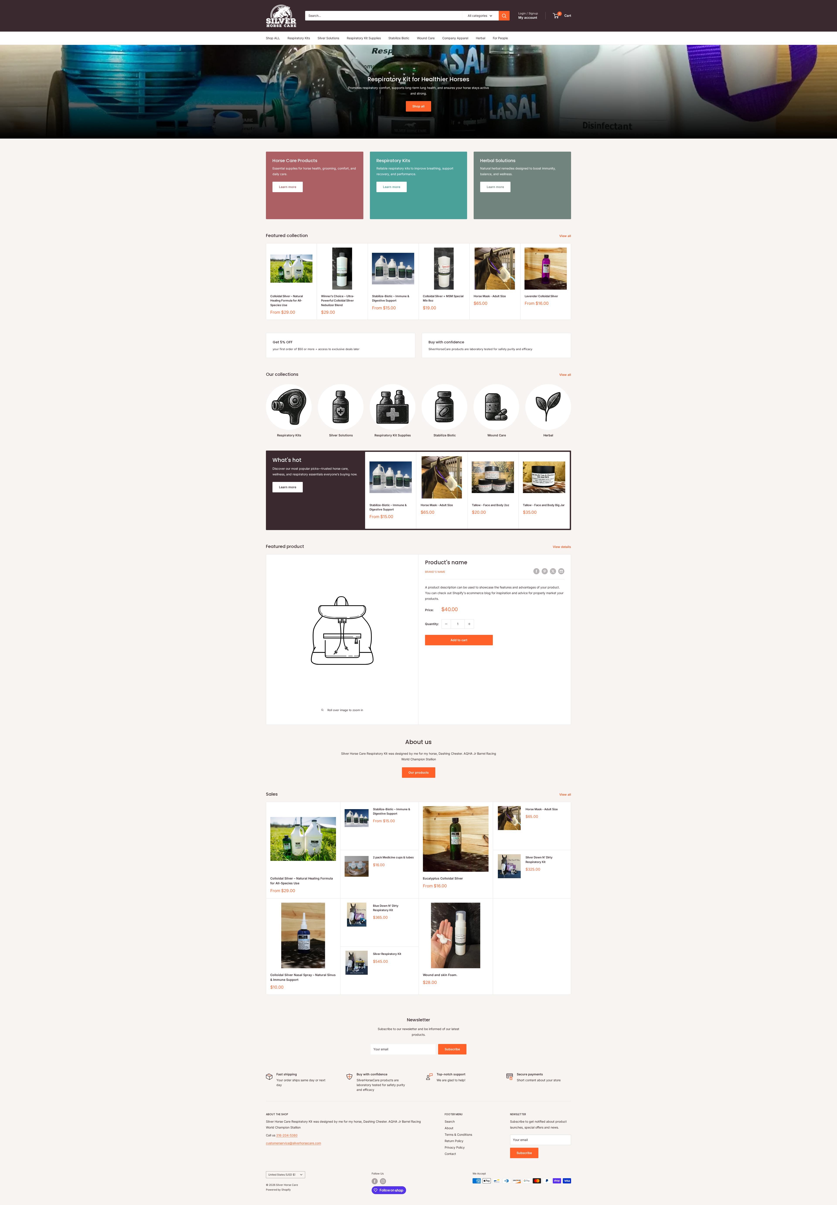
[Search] (504, 15)
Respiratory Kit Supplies (364, 38)
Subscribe (452, 1049)
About (449, 1128)
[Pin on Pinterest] (545, 571)
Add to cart (459, 640)
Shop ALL (273, 38)
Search (450, 1121)
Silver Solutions (328, 38)
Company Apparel (455, 38)
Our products (418, 772)
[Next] (571, 281)
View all (565, 236)
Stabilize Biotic (398, 38)
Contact (450, 1154)
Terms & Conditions (458, 1134)
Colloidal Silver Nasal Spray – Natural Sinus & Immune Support (303, 977)
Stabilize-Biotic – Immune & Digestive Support (390, 298)
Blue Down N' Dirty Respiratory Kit (385, 908)
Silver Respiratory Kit (387, 954)
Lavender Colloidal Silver (541, 296)
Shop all (418, 106)
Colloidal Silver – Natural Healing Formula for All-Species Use (286, 300)
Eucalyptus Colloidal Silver (443, 878)
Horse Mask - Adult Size (490, 296)
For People (500, 38)
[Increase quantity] (469, 624)
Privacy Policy (455, 1147)
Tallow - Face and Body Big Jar (544, 505)
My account (527, 17)
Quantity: (432, 624)
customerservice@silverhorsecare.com (293, 1143)
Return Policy (454, 1141)
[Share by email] (561, 571)
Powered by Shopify (278, 1189)
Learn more (287, 487)
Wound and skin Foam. (440, 975)
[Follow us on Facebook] (375, 1181)
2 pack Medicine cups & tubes (393, 857)
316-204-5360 (287, 1135)
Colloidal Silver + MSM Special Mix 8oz (443, 298)
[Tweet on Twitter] (553, 571)
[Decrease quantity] (446, 624)
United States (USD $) (281, 1174)
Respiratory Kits (299, 38)
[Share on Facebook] (536, 571)
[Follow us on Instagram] (383, 1181)
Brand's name (435, 571)
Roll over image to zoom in (345, 710)
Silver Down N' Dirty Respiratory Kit (539, 859)
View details (562, 547)
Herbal (480, 38)
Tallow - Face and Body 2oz (490, 505)
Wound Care (426, 38)
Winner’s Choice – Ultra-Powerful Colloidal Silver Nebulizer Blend (337, 300)
